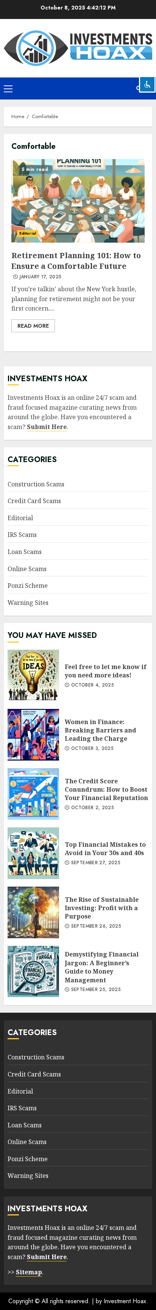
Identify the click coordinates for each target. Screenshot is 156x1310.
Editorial (27, 233)
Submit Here (47, 427)
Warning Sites (28, 602)
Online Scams (27, 569)
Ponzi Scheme (28, 585)
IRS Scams (22, 534)
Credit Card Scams (34, 501)
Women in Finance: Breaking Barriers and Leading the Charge (33, 735)
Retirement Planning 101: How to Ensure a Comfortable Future (78, 201)
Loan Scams (25, 552)
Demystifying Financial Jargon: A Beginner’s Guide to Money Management (33, 971)
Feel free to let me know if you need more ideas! (33, 675)
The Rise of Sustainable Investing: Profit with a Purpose (33, 912)
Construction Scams (36, 484)
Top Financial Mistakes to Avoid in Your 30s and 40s (33, 853)
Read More (33, 326)
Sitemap (29, 1272)
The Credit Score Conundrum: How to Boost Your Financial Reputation (33, 794)
